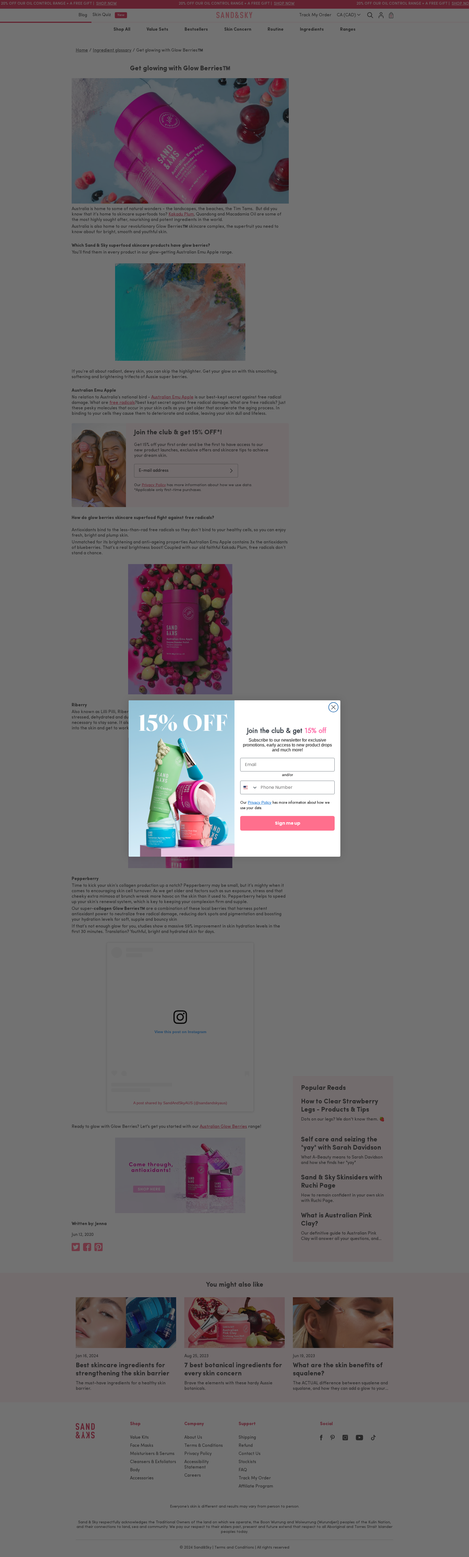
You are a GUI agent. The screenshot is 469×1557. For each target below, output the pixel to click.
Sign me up (287, 823)
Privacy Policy (259, 802)
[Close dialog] (333, 707)
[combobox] (249, 787)
